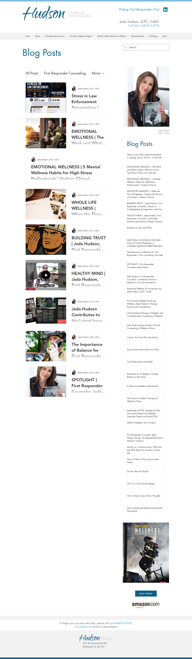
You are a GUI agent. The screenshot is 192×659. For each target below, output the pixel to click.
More (96, 73)
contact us (83, 626)
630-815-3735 (124, 623)
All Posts (32, 73)
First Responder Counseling (65, 73)
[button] (38, 36)
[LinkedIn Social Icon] (165, 9)
